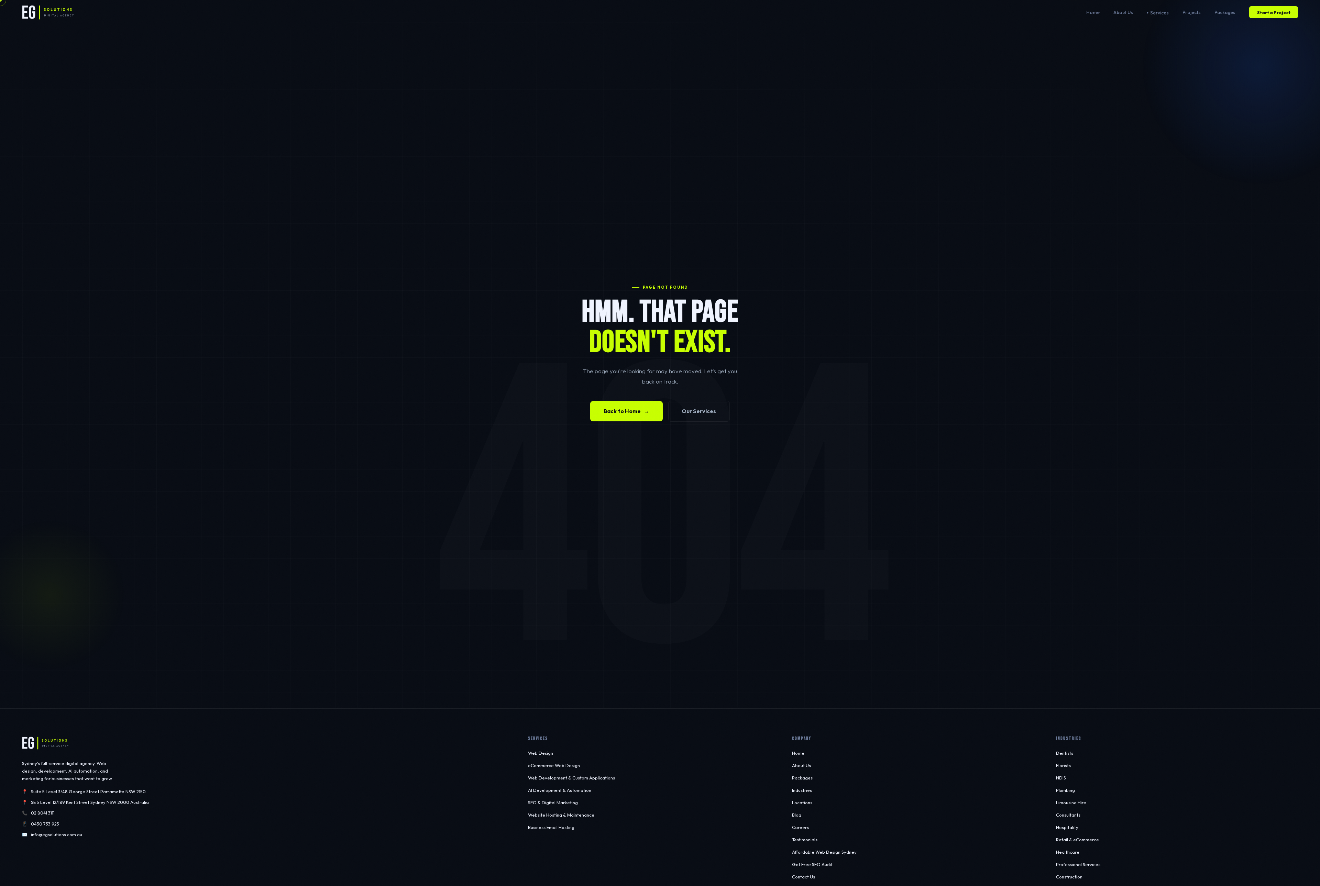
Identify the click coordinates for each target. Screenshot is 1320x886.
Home (1093, 12)
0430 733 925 (45, 824)
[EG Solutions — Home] (48, 12)
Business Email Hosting (551, 827)
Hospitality (1067, 827)
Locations (802, 802)
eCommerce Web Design (554, 765)
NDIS (1061, 777)
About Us (1123, 12)
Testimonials (804, 839)
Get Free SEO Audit (812, 864)
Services (1159, 13)
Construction (1069, 876)
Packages (1224, 12)
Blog (796, 815)
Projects (1191, 12)
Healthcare (1067, 852)
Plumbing (1065, 790)
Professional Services (1078, 864)
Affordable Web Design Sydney (824, 852)
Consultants (1068, 815)
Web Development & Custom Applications (571, 777)
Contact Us (803, 876)
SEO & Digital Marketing (553, 802)
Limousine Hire (1071, 802)
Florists (1063, 765)
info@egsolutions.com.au (56, 834)
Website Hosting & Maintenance (561, 815)
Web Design (540, 753)
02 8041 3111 (43, 813)
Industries (802, 790)
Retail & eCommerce (1077, 839)
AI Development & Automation (559, 790)
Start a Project (1273, 12)
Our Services (699, 411)
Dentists (1064, 753)
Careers (800, 827)
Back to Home (627, 411)
